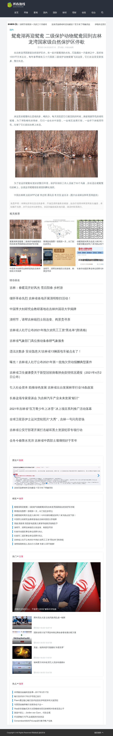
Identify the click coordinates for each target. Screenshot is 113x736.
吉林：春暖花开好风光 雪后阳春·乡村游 (36, 287)
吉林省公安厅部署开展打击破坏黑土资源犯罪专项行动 (46, 430)
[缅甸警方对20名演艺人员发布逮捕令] (22, 667)
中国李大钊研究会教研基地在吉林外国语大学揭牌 (25, 269)
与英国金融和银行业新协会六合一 (28, 704)
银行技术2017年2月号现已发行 (27, 696)
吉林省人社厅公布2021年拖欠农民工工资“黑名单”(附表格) (48, 330)
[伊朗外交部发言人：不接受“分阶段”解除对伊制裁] (56, 587)
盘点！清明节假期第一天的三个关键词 (17, 24)
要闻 (36, 12)
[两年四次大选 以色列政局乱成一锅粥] (22, 622)
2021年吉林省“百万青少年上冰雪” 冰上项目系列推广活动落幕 (51, 408)
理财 (74, 12)
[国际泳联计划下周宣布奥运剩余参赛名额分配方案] (22, 637)
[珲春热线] (16, 5)
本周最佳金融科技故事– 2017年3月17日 (31, 692)
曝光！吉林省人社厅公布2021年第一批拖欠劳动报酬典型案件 (51, 362)
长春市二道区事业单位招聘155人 (28, 535)
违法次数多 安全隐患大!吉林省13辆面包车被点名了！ (45, 351)
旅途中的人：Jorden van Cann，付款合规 (32, 712)
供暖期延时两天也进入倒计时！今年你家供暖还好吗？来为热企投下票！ (92, 242)
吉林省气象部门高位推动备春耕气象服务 (37, 340)
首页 (16, 12)
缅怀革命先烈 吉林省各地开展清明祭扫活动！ (40, 298)
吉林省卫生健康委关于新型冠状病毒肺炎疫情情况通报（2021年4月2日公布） (55, 374)
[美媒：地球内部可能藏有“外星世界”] (22, 652)
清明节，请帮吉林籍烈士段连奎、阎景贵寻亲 (58, 269)
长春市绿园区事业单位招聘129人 (91, 268)
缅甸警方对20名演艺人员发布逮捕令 (49, 662)
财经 (65, 12)
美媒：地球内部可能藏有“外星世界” (49, 647)
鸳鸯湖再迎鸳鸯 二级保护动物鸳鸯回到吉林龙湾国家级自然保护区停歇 (25, 242)
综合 (94, 12)
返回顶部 (97, 732)
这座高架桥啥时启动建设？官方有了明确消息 (57, 24)
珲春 (26, 12)
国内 (45, 12)
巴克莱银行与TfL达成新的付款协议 (29, 716)
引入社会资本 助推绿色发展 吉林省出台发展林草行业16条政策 (51, 387)
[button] (46, 483)
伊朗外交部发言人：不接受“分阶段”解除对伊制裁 (35, 609)
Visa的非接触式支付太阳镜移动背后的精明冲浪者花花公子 (39, 708)
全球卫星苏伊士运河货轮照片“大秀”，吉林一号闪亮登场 (47, 419)
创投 (84, 12)
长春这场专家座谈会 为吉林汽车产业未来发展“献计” (44, 398)
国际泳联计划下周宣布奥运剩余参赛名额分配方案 (55, 632)
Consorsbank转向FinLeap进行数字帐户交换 (33, 720)
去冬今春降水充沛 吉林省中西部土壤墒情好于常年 (43, 440)
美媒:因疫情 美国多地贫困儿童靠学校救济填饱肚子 (36, 523)
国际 (55, 12)
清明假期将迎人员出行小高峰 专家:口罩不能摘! (34, 543)
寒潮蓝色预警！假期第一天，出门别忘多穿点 (58, 242)
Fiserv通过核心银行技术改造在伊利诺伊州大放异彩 (36, 700)
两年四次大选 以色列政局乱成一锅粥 (49, 617)
